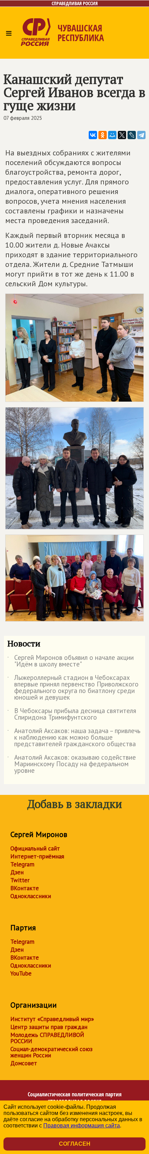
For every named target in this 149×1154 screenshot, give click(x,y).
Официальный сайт (35, 848)
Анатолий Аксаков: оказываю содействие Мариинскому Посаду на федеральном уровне (71, 764)
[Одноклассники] (102, 135)
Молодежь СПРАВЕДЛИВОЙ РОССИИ (47, 1038)
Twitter (19, 880)
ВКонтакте (24, 888)
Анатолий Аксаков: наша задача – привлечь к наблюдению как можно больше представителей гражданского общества (73, 738)
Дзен (17, 872)
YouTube (21, 973)
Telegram (22, 864)
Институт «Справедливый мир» (52, 1019)
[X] (122, 135)
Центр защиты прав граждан (48, 1027)
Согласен (74, 1144)
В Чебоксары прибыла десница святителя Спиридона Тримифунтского (71, 714)
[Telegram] (141, 135)
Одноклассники (30, 896)
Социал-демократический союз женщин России (51, 1052)
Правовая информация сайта (81, 1125)
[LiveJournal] (132, 135)
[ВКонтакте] (93, 135)
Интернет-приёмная (37, 856)
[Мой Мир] (112, 135)
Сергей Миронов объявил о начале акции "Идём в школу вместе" (70, 661)
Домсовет (23, 1063)
